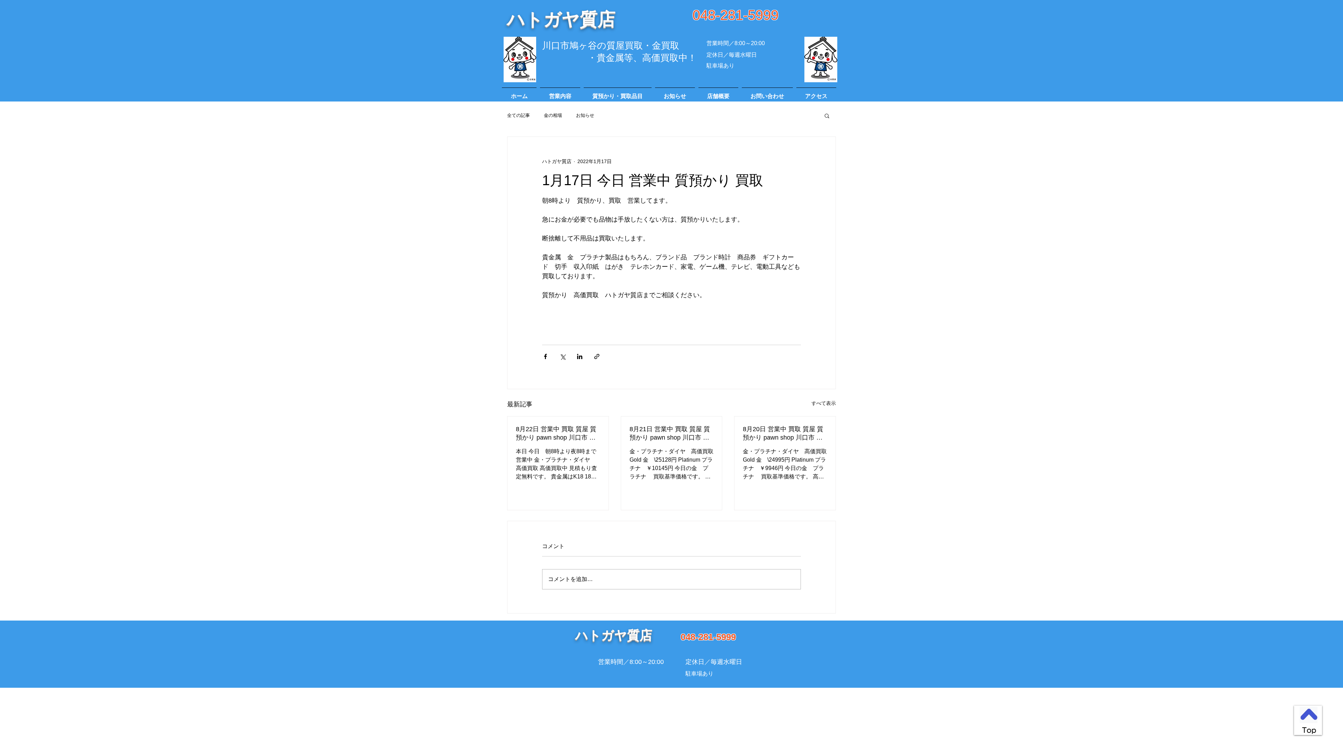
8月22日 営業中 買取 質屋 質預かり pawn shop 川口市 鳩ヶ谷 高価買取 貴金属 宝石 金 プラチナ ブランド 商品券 (557, 434)
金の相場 (553, 115)
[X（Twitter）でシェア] (562, 356)
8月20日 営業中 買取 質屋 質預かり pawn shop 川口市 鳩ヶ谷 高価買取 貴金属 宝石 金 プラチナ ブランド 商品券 (784, 434)
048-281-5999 (735, 15)
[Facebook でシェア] (545, 356)
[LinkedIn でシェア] (579, 356)
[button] (827, 115)
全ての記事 (518, 115)
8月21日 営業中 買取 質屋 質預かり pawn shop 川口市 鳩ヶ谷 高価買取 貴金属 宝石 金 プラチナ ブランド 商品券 (671, 434)
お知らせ (585, 115)
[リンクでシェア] (597, 356)
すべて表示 (823, 403)
